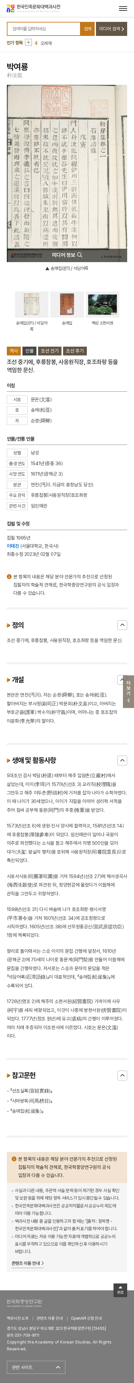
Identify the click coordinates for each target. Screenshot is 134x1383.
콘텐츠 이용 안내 (26, 1263)
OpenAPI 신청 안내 (86, 1318)
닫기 (122, 625)
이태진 (13, 546)
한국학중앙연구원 (24, 1303)
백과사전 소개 (18, 1318)
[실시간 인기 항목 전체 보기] (28, 42)
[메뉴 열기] (123, 8)
